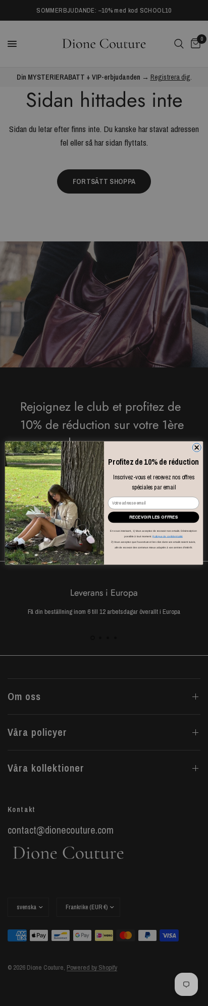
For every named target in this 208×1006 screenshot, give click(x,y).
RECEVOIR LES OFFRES (153, 517)
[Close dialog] (196, 447)
